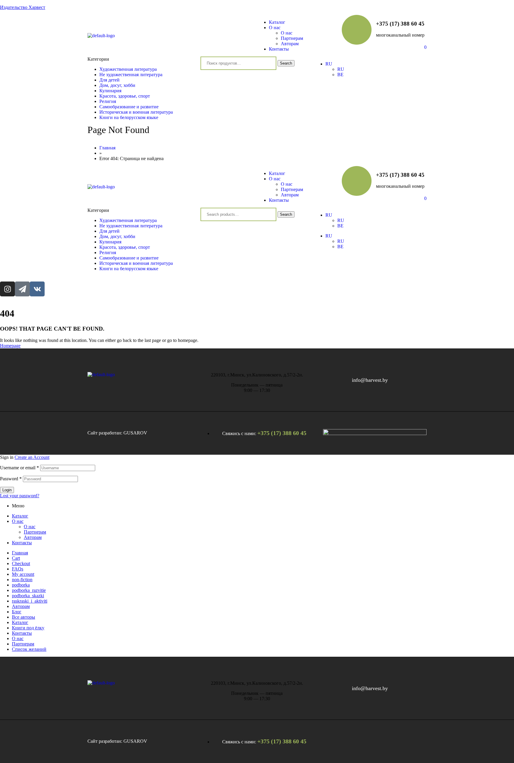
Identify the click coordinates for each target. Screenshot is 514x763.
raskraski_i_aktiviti (29, 600)
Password (11, 478)
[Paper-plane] (22, 289)
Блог (16, 611)
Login (7, 490)
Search (286, 63)
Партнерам (35, 531)
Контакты (22, 542)
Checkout (21, 563)
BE (340, 225)
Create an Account (32, 457)
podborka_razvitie (29, 590)
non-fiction (22, 579)
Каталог (20, 515)
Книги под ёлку (28, 627)
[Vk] (37, 289)
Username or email (19, 467)
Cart (16, 558)
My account (23, 574)
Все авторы (23, 617)
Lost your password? (19, 495)
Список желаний (29, 649)
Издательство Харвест (22, 7)
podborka (21, 584)
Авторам (33, 537)
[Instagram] (7, 289)
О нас (17, 521)
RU (328, 215)
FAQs (17, 568)
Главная (20, 552)
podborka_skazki (28, 595)
